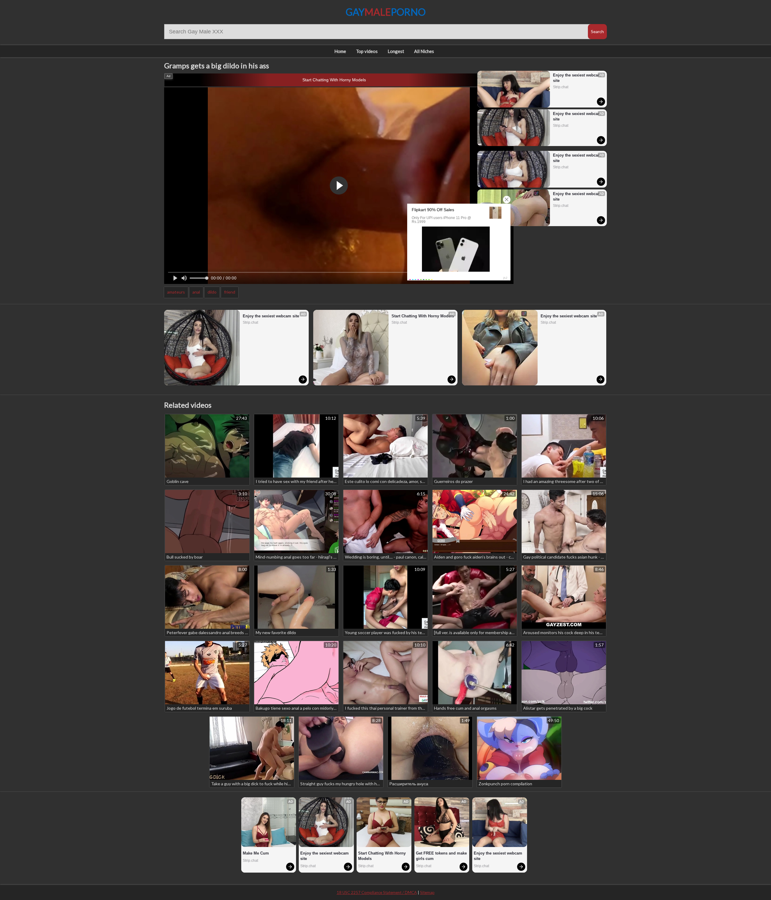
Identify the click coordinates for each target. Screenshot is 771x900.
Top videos (367, 51)
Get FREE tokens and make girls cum (442, 856)
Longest (396, 51)
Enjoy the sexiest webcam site (577, 78)
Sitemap (427, 892)
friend (229, 291)
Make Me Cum (256, 853)
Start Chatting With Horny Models (334, 79)
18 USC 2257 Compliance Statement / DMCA (377, 892)
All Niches (424, 51)
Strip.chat (560, 87)
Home (340, 51)
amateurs (176, 291)
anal (196, 291)
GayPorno (386, 12)
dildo (212, 291)
